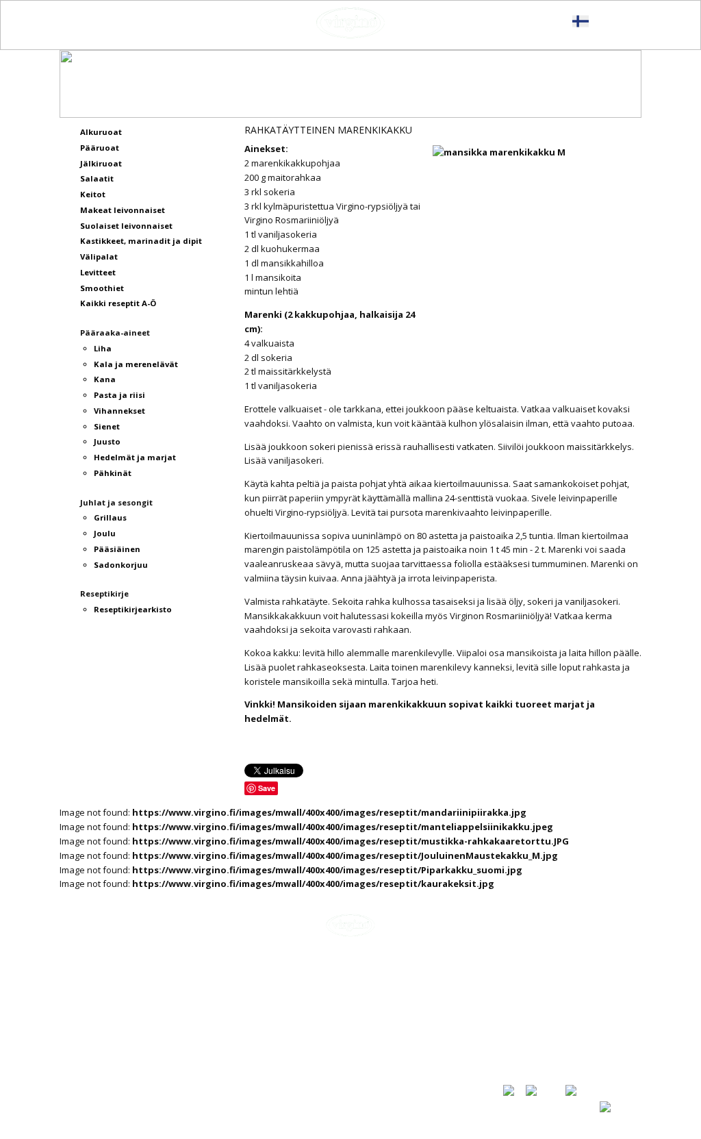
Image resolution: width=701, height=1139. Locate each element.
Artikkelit (523, 987)
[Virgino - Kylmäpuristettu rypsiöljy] (350, 23)
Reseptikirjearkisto (545, 1033)
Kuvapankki (528, 1048)
